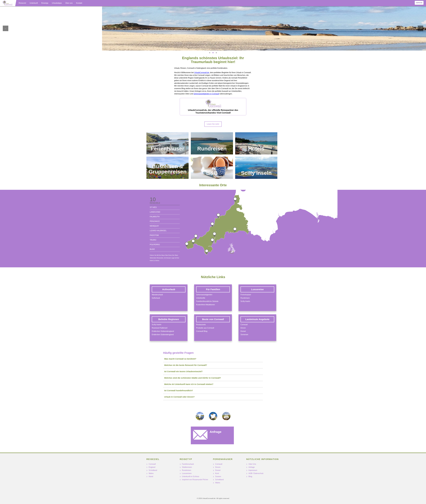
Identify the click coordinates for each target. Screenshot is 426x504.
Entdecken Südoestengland (163, 334)
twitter (213, 416)
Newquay (154, 226)
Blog (250, 476)
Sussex (218, 476)
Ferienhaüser (246, 295)
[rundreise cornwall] (212, 143)
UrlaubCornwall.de (201, 72)
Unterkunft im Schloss (190, 476)
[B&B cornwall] (212, 168)
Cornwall (244, 325)
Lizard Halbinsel (158, 231)
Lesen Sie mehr (213, 124)
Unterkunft (34, 3)
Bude (152, 249)
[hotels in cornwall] (256, 143)
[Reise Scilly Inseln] (256, 168)
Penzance (155, 221)
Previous (5, 28)
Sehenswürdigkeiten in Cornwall (206, 94)
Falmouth (155, 217)
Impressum (252, 470)
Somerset (244, 334)
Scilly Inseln (156, 325)
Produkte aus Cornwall (205, 328)
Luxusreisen (187, 473)
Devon (243, 328)
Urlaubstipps (57, 3)
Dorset (243, 331)
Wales (151, 473)
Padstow (154, 235)
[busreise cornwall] (167, 168)
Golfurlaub (156, 298)
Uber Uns (252, 464)
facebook (200, 416)
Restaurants (201, 325)
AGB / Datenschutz (255, 473)
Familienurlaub (188, 464)
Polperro (155, 245)
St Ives (153, 207)
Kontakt (79, 3)
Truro (153, 240)
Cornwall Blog (201, 331)
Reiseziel (22, 3)
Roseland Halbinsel (159, 328)
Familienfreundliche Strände (207, 301)
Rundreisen (245, 298)
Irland (151, 476)
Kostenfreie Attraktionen (205, 305)
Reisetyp (44, 3)
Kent (217, 473)
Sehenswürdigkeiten (204, 295)
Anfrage (419, 3)
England (152, 467)
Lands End (155, 212)
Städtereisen (187, 467)
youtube (226, 416)
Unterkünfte (200, 298)
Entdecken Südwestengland (163, 331)
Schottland (153, 470)
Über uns (69, 3)
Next (420, 28)
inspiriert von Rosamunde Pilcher (195, 480)
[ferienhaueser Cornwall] (167, 143)
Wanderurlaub (157, 295)
